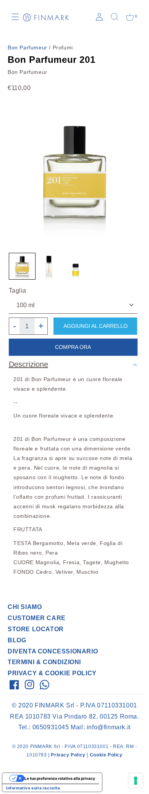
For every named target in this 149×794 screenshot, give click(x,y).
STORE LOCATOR (36, 629)
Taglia (18, 290)
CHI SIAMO (25, 607)
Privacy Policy (68, 755)
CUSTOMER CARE (37, 618)
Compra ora (73, 347)
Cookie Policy (106, 755)
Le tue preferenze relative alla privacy (59, 778)
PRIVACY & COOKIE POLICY (52, 673)
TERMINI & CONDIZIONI (44, 662)
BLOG (17, 640)
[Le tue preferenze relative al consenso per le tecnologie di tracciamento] (135, 780)
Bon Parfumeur (27, 47)
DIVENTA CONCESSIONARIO (53, 651)
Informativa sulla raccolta (33, 788)
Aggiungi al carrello (95, 326)
